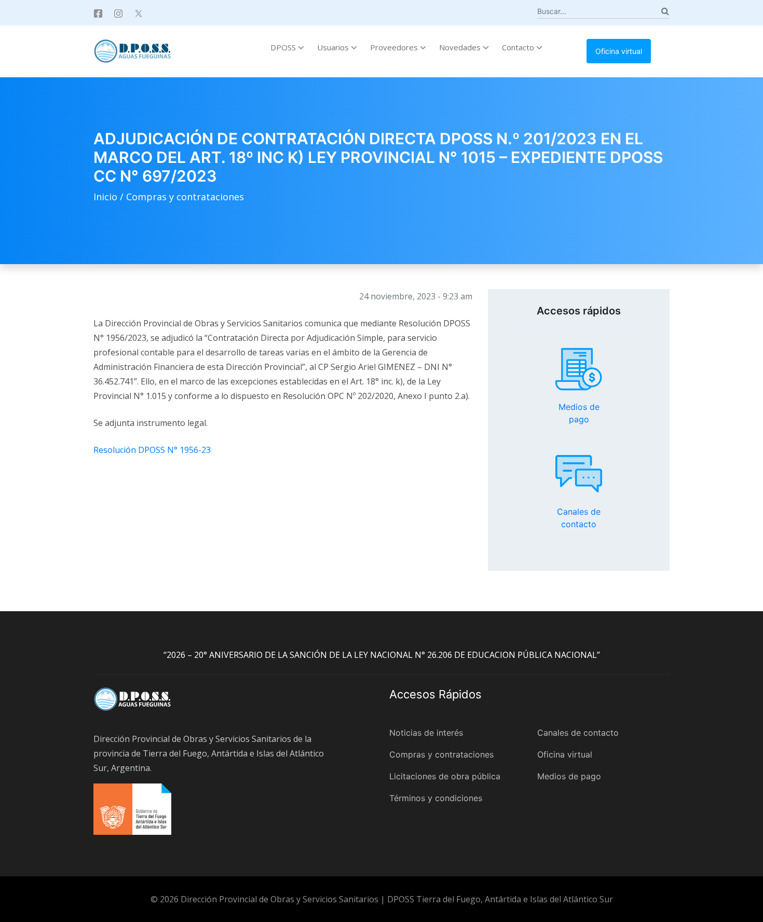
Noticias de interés (426, 732)
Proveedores (395, 47)
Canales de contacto (578, 473)
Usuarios (334, 47)
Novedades (461, 47)
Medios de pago (578, 369)
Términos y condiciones (435, 798)
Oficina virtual (618, 51)
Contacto (519, 47)
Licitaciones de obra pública (444, 776)
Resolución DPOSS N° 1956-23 (152, 450)
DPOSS (284, 47)
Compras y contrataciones (185, 196)
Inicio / (109, 196)
